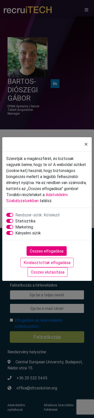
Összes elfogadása (46, 251)
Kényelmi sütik (28, 232)
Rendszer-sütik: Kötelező (37, 214)
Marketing (24, 226)
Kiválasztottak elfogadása (47, 262)
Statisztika (25, 220)
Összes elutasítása (47, 272)
